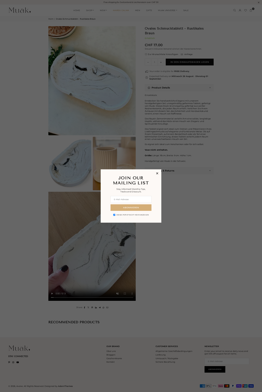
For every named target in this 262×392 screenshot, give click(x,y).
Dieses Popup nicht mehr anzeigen (132, 215)
